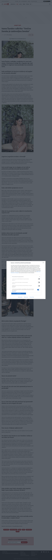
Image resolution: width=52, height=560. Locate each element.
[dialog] (26, 280)
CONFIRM (19, 293)
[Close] (44, 263)
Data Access (26, 297)
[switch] (38, 279)
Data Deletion (20, 297)
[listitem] (26, 276)
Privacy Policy (32, 297)
